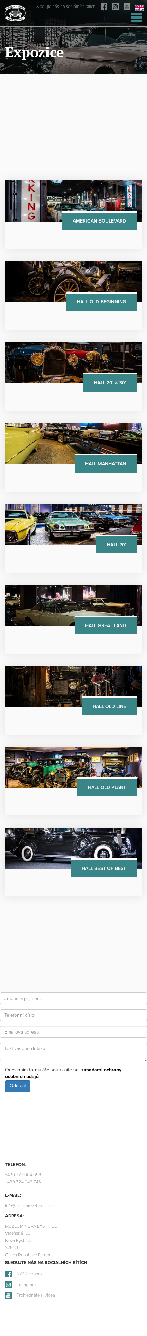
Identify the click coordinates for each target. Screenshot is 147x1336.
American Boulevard (99, 221)
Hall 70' (116, 545)
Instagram (26, 1285)
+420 (23, 1175)
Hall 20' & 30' (110, 383)
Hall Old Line (109, 706)
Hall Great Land (105, 626)
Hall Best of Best (104, 868)
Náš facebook (30, 1274)
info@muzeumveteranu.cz (29, 1206)
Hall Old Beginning (101, 302)
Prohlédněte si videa (36, 1295)
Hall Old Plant (107, 787)
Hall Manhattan (105, 464)
